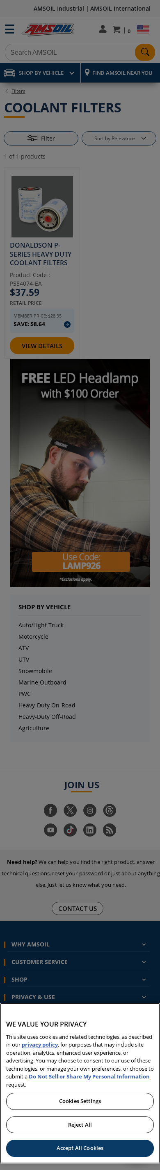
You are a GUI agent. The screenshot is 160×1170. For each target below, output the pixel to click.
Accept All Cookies (80, 1148)
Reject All (80, 1124)
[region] (80, 1083)
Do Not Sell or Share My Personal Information (89, 1076)
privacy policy (40, 1044)
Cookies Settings (80, 1101)
